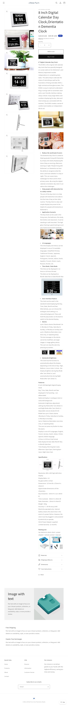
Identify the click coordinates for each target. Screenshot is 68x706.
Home (6, 664)
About (6, 672)
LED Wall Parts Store (31, 702)
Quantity (40, 41)
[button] (4, 3)
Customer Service (29, 672)
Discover (26, 664)
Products (7, 668)
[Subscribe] (48, 687)
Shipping (40, 38)
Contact (6, 676)
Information (27, 668)
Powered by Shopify (40, 702)
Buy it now (51, 57)
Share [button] (42, 574)
